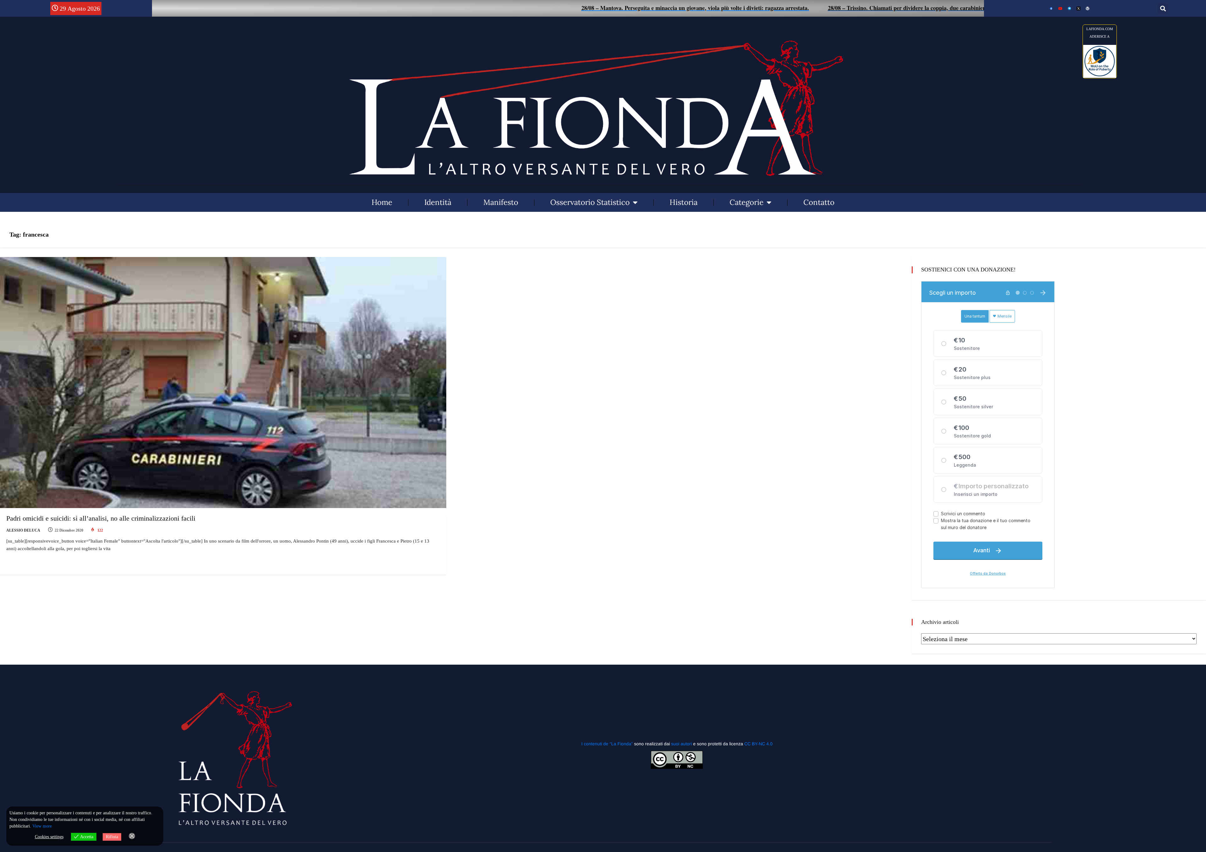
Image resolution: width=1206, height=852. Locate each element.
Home (382, 202)
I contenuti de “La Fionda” (607, 743)
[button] (1163, 8)
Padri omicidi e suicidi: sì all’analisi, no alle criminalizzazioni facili (100, 518)
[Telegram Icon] (1069, 8)
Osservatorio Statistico (590, 202)
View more (42, 826)
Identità (437, 202)
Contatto (818, 202)
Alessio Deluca (23, 530)
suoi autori (682, 743)
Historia (684, 202)
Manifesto (500, 202)
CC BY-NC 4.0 (758, 743)
